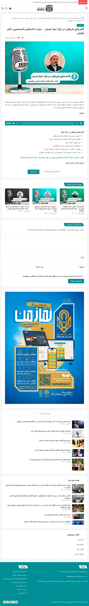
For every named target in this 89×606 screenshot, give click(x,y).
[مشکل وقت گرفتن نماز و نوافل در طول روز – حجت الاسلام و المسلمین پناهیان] (72, 196)
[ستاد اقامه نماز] (44, 8)
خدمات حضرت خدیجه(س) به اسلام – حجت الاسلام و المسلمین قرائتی (17, 208)
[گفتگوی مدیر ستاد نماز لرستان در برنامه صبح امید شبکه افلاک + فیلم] (78, 523)
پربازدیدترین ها (44, 413)
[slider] (9, 123)
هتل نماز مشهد (21, 590)
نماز (59, 602)
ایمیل (81, 267)
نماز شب (81, 540)
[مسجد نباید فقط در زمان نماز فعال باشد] (78, 516)
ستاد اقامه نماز (76, 18)
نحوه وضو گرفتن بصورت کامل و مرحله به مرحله (54, 441)
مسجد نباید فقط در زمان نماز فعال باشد (57, 515)
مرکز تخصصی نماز (21, 586)
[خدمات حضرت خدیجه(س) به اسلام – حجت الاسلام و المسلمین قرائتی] (17, 196)
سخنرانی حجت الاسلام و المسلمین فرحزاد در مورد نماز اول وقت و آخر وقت (45, 209)
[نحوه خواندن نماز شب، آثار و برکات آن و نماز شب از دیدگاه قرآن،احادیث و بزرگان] (78, 424)
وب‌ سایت (39, 267)
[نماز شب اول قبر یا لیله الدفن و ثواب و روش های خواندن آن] (78, 434)
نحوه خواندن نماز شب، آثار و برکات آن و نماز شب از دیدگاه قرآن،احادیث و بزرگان (43, 422)
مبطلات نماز (79, 554)
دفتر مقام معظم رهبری (19, 572)
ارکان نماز (80, 549)
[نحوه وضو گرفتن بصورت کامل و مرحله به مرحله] (78, 443)
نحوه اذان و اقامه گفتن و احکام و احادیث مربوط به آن (52, 450)
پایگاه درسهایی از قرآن (19, 575)
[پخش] (81, 123)
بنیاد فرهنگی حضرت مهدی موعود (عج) (14, 579)
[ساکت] (14, 123)
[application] (44, 123)
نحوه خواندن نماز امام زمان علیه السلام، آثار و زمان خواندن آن (49, 460)
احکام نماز (80, 544)
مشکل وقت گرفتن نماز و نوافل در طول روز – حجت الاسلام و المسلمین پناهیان (72, 209)
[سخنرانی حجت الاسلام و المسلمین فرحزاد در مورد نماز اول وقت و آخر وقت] (44, 196)
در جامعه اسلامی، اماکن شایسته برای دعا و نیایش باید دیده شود (58, 2)
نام (82, 257)
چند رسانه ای (64, 18)
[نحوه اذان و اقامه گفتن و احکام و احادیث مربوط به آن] (78, 453)
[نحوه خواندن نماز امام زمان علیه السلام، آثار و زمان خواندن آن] (78, 465)
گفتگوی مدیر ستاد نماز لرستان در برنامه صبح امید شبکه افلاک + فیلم (47, 522)
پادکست (55, 18)
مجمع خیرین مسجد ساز (19, 582)
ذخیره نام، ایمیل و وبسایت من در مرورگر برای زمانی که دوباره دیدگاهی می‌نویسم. (52, 276)
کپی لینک (33, 172)
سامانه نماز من (21, 593)
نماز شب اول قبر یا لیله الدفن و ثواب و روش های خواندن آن (50, 431)
